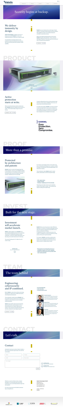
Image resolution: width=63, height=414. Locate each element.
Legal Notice (40, 388)
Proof (32, 3)
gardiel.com (11, 388)
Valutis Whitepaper (15, 249)
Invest (40, 3)
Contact (56, 3)
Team (47, 3)
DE (59, 1)
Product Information (49, 366)
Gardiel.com (8, 112)
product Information (31, 85)
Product (24, 3)
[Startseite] (8, 2)
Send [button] (38, 368)
